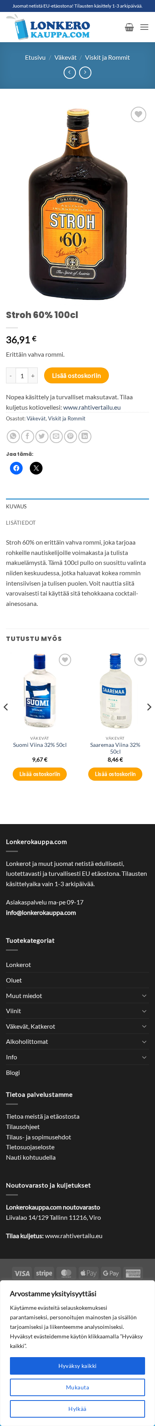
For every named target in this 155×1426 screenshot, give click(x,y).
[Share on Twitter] (41, 436)
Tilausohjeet (23, 1126)
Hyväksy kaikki (77, 1365)
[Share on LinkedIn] (84, 436)
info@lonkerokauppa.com (41, 912)
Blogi (13, 1072)
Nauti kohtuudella (31, 1157)
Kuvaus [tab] (16, 506)
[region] (77, 1353)
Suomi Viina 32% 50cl (40, 745)
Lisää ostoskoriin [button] (39, 774)
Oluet (14, 980)
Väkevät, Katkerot (30, 1026)
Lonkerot (18, 964)
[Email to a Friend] (56, 436)
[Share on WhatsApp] (13, 436)
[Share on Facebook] (27, 436)
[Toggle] (144, 995)
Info (11, 1057)
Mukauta (77, 1387)
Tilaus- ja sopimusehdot (38, 1137)
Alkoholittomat (27, 1041)
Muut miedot (24, 995)
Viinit (13, 1010)
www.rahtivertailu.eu (92, 407)
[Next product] (70, 72)
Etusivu (35, 57)
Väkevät (65, 57)
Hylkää (77, 1408)
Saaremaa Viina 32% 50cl (115, 748)
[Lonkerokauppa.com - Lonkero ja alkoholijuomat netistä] (62, 27)
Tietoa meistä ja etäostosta (42, 1116)
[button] (129, 27)
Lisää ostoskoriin (76, 375)
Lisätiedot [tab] (21, 523)
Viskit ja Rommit (107, 57)
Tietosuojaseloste (30, 1147)
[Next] (148, 723)
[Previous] (6, 723)
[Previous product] (85, 72)
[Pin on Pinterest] (70, 436)
